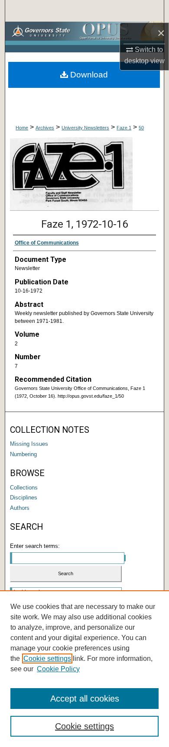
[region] (84, 668)
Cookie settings (47, 658)
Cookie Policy (58, 669)
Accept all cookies (84, 698)
